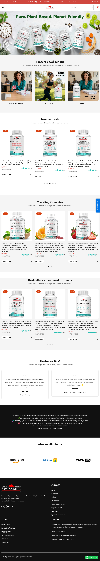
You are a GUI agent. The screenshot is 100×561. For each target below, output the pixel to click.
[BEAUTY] (83, 86)
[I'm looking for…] (92, 7)
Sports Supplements (58, 515)
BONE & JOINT (50, 103)
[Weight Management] (16, 86)
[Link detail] (3, 506)
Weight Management (16, 103)
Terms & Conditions (7, 535)
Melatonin (54, 497)
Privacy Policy (5, 524)
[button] (47, 51)
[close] (98, 2)
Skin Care (54, 511)
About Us (4, 539)
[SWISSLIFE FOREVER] (50, 7)
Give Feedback (97, 205)
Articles (3, 546)
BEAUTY (83, 103)
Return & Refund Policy (8, 528)
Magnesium (55, 501)
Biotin (53, 490)
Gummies (54, 494)
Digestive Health (56, 508)
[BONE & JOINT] (50, 86)
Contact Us (5, 542)
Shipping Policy (6, 532)
